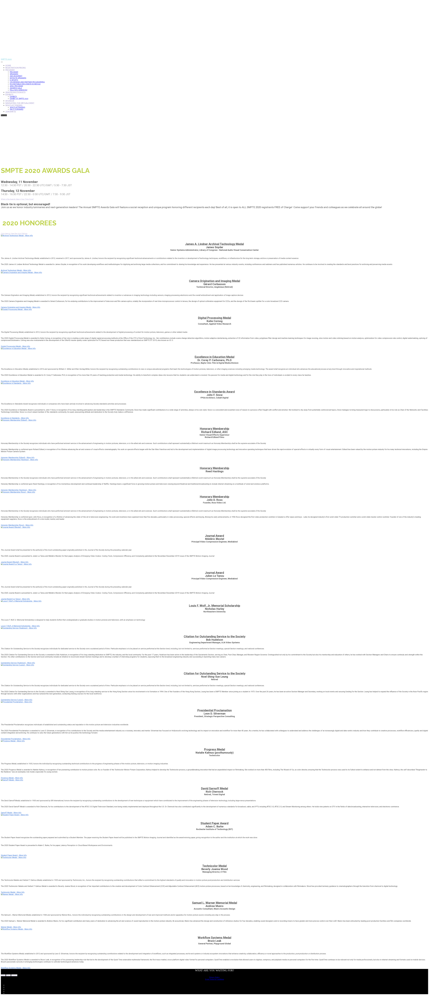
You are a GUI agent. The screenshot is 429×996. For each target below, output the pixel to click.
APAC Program (16, 86)
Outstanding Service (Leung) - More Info (16, 700)
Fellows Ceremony (18, 90)
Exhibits (9, 94)
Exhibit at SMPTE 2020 (19, 99)
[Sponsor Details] (17, 236)
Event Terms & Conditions (214, 979)
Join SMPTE (10, 111)
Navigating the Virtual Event (19, 103)
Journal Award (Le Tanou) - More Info (15, 599)
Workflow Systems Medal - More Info (15, 968)
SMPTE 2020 (6, 59)
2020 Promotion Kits (15, 92)
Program (10, 70)
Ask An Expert (16, 76)
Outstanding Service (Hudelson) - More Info (18, 663)
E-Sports (14, 80)
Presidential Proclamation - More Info (15, 739)
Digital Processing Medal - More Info (15, 346)
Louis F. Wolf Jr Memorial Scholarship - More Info (20, 626)
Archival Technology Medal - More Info (16, 270)
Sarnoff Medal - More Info (11, 813)
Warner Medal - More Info (11, 927)
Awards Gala (16, 88)
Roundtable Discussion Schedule (25, 84)
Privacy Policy (214, 977)
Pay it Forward (16, 109)
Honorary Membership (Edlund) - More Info (17, 457)
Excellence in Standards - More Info (15, 418)
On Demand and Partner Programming (27, 82)
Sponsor (9, 101)
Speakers (14, 74)
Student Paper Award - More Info (14, 855)
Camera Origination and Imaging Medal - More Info (20, 307)
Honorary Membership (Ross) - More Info (17, 525)
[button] (4, 115)
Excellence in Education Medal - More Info (17, 381)
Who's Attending (13, 105)
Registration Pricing (15, 67)
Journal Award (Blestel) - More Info (14, 562)
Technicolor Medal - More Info (12, 892)
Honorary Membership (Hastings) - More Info (18, 490)
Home (8, 65)
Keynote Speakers (18, 78)
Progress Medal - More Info (12, 778)
